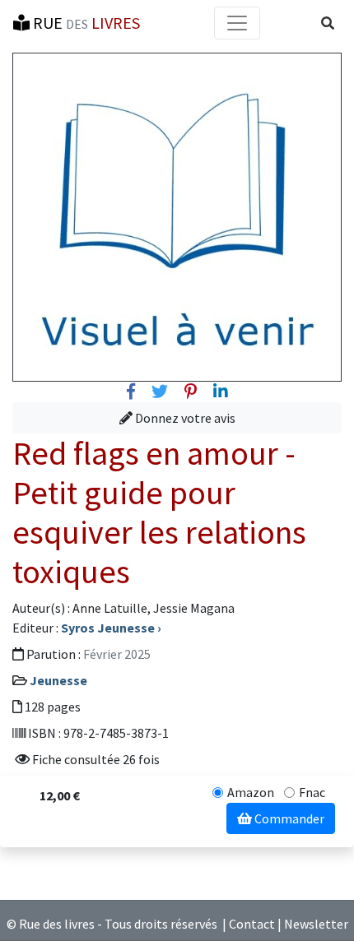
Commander (288, 818)
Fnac (312, 792)
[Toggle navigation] (237, 23)
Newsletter (316, 924)
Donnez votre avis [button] (184, 418)
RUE (85, 22)
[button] (327, 23)
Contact (252, 924)
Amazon (250, 792)
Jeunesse (58, 680)
